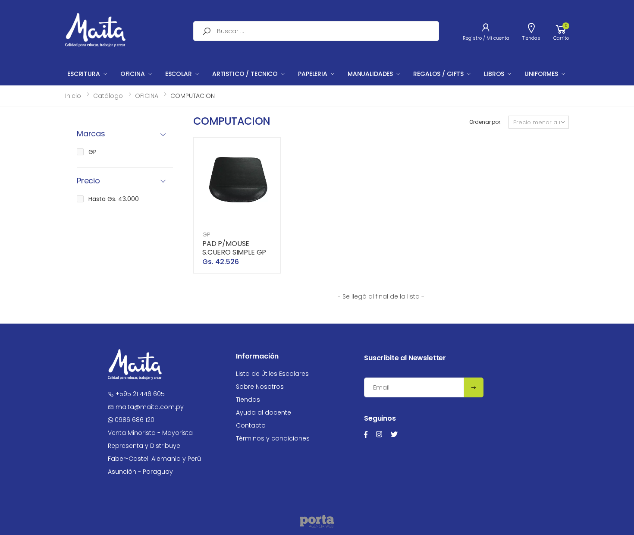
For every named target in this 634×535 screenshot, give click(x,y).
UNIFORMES (541, 73)
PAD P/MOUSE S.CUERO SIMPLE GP (234, 248)
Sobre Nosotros (260, 386)
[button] (561, 31)
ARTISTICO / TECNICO (245, 73)
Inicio (73, 95)
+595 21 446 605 (139, 394)
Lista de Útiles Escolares (272, 373)
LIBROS (494, 73)
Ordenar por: (485, 122)
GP (206, 234)
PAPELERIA (312, 73)
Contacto (251, 425)
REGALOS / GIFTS (438, 73)
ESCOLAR (178, 73)
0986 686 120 (133, 419)
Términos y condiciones (273, 438)
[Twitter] (394, 434)
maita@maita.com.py (149, 407)
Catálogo (108, 95)
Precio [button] (88, 181)
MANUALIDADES (370, 73)
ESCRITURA (83, 73)
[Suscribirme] (473, 387)
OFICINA (132, 73)
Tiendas (248, 399)
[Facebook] (365, 434)
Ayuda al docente (263, 412)
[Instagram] (379, 434)
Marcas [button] (91, 133)
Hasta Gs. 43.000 (113, 199)
